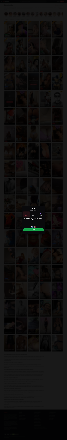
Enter (34, 229)
